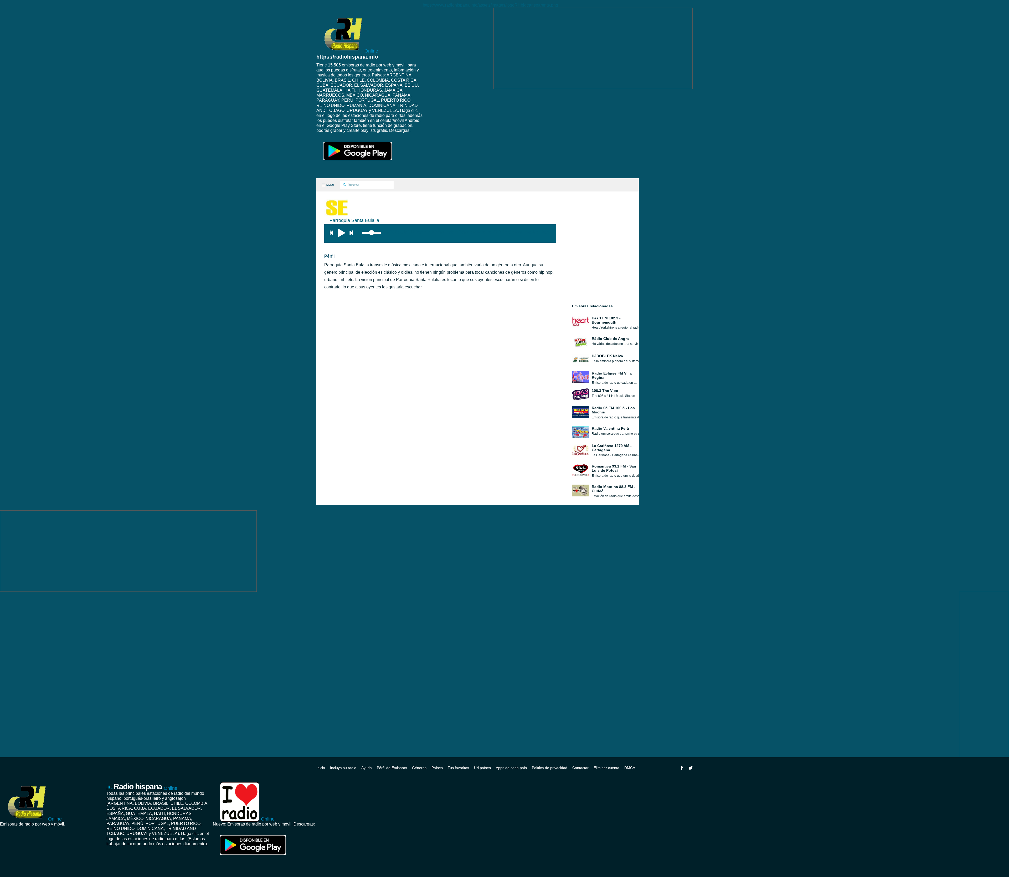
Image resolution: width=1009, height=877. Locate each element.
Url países (482, 768)
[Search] (345, 185)
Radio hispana (145, 786)
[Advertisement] (593, 48)
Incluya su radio (343, 768)
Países (437, 768)
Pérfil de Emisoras (392, 768)
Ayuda (366, 768)
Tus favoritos (458, 768)
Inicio (320, 768)
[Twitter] (690, 768)
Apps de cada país (511, 768)
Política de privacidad (549, 768)
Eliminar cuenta (606, 768)
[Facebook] (682, 768)
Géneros (419, 768)
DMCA (629, 768)
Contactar (580, 768)
